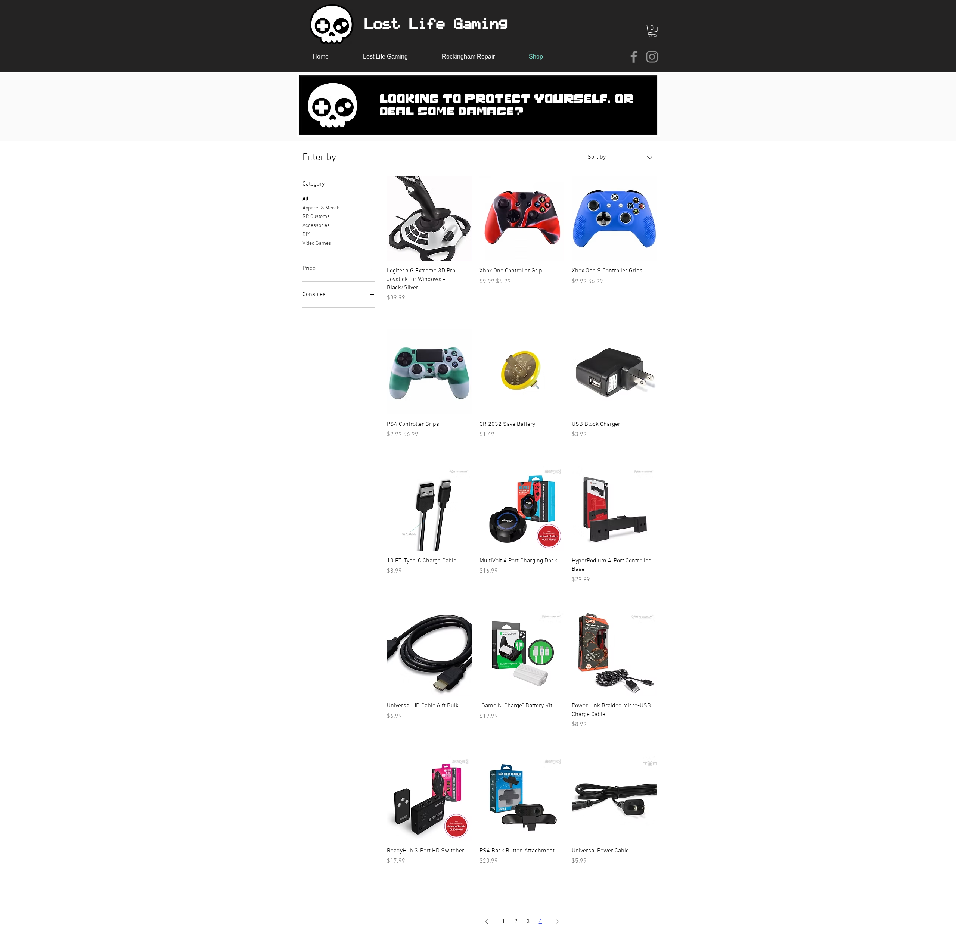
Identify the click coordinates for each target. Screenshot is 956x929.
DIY (306, 234)
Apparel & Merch (321, 208)
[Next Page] (557, 921)
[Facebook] (634, 57)
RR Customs (316, 216)
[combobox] (620, 157)
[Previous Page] (486, 921)
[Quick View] (429, 218)
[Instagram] (652, 57)
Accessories (316, 225)
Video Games (316, 243)
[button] (652, 31)
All (305, 199)
